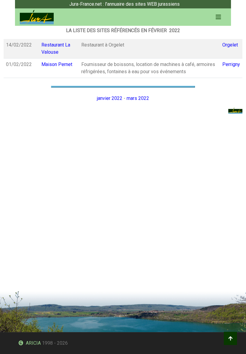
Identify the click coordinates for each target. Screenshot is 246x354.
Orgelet (230, 45)
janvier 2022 (109, 98)
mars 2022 (138, 98)
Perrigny (231, 64)
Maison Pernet (56, 64)
